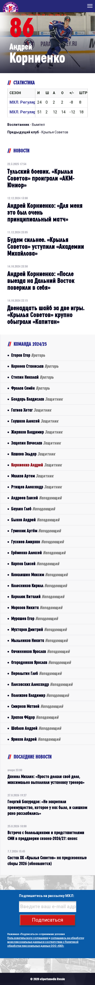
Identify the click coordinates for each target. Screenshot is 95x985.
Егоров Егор (28, 355)
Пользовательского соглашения (27, 938)
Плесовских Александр (42, 684)
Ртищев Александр (36, 486)
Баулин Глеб (33, 508)
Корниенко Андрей (36, 465)
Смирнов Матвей (37, 706)
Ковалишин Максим (39, 574)
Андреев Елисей (36, 497)
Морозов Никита (36, 607)
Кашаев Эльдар (33, 454)
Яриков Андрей (35, 739)
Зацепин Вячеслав (36, 443)
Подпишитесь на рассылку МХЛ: (46, 896)
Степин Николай (32, 377)
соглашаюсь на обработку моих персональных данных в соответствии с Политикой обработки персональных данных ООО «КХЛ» (45, 942)
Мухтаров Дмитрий (39, 629)
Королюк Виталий (37, 596)
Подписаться (47, 920)
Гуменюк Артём (36, 530)
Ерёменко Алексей (38, 552)
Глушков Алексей (34, 421)
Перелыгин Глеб (36, 673)
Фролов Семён (30, 388)
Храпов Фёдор (34, 717)
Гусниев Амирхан (37, 541)
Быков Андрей (35, 519)
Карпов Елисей (35, 563)
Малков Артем (32, 475)
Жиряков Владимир (36, 432)
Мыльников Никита (39, 640)
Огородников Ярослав (41, 662)
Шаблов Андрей (36, 728)
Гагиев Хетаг (31, 410)
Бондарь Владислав (37, 399)
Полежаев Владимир (40, 695)
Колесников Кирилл (39, 585)
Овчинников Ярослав (40, 651)
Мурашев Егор (34, 618)
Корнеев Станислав (34, 366)
